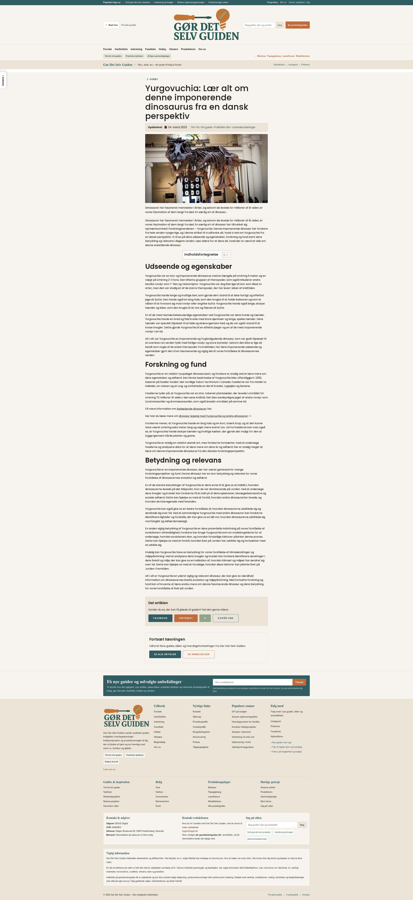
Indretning (136, 49)
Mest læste (266, 801)
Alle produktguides (216, 806)
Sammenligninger (269, 796)
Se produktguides (297, 25)
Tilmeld (299, 682)
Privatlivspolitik (128, 25)
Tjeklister (107, 792)
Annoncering (199, 737)
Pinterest (305, 64)
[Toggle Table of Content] (223, 255)
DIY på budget (239, 711)
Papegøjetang (274, 56)
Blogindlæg (272, 2)
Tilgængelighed (200, 747)
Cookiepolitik (199, 727)
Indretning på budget (163, 2)
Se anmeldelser (199, 654)
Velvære (173, 49)
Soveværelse (162, 796)
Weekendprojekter (111, 796)
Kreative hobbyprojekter (244, 727)
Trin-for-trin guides (111, 787)
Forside (107, 49)
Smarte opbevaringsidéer (245, 716)
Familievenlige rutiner (218, 2)
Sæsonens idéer (111, 806)
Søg (280, 25)
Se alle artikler (165, 654)
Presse (196, 742)
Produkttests (188, 49)
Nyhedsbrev (279, 64)
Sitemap (197, 716)
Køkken (159, 792)
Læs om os (109, 769)
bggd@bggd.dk (190, 831)
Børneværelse (162, 801)
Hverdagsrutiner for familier (246, 721)
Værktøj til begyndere (243, 747)
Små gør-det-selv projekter (137, 2)
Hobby (162, 49)
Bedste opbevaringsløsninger (190, 2)
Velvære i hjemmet (241, 732)
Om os (283, 2)
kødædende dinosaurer (192, 409)
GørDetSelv (121, 49)
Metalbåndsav (303, 56)
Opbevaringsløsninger (257, 839)
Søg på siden (267, 806)
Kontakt (197, 711)
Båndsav (261, 56)
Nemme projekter (111, 801)
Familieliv (150, 49)
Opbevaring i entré (241, 742)
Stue (158, 787)
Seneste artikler (268, 787)
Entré (158, 806)
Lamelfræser (288, 56)
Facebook (160, 618)
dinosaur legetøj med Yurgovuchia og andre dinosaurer (213, 416)
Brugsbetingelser (201, 732)
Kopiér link (226, 618)
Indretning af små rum (243, 737)
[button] (3, 80)
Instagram (293, 64)
